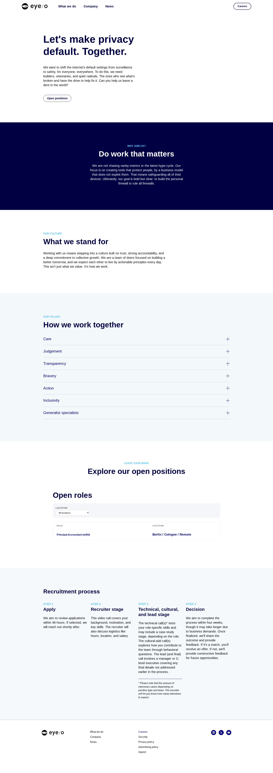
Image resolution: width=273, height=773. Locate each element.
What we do (67, 6)
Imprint (142, 752)
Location (61, 508)
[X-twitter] (221, 732)
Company (91, 6)
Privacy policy (146, 742)
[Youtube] (228, 732)
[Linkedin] (213, 732)
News (109, 6)
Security (143, 737)
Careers (142, 731)
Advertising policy (148, 747)
